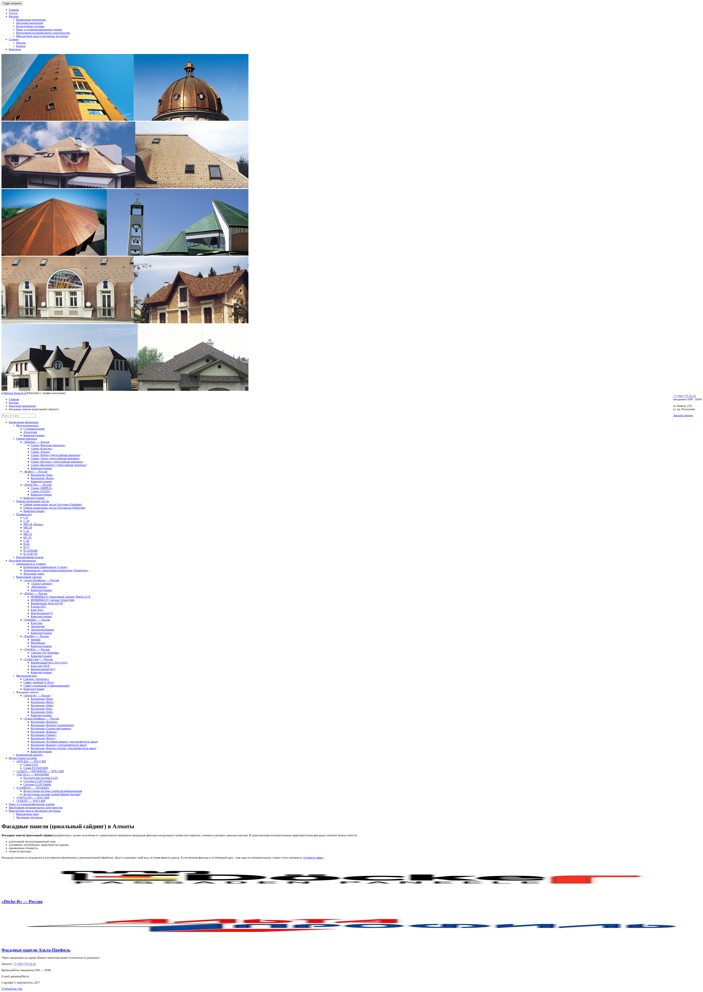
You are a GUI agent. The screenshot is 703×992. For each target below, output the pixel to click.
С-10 (26, 521)
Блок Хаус (37, 609)
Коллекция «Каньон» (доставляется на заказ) (59, 744)
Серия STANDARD (35, 768)
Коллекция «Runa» (42, 478)
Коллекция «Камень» (44, 731)
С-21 (26, 530)
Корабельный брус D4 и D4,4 (49, 662)
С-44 (26, 540)
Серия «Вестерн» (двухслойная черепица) (57, 461)
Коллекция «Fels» (42, 708)
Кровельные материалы (31, 19)
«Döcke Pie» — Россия (37, 484)
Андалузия (30, 432)
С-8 (25, 517)
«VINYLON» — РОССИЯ (32, 797)
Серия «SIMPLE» (42, 488)
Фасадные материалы (29, 23)
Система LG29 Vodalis (37, 784)
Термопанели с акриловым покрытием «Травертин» (56, 570)
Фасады (21, 42)
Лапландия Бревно (42, 629)
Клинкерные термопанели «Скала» (45, 567)
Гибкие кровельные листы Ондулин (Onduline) (52, 504)
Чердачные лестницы (29, 817)
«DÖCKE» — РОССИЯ (31, 761)
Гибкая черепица (26, 438)
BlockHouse (38, 642)
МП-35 (27, 534)
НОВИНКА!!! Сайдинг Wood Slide (53, 600)
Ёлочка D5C (38, 606)
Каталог (14, 16)
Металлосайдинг (26, 675)
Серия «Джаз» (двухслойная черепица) (55, 458)
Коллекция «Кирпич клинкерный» (52, 725)
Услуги (13, 13)
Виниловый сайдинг (29, 577)
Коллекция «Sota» (42, 474)
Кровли (21, 46)
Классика (36, 623)
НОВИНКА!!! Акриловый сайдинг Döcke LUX (60, 596)
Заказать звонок (683, 415)
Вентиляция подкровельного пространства (43, 32)
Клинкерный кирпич (29, 754)
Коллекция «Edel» (42, 712)
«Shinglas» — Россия (36, 441)
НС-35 (27, 537)
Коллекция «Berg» (42, 698)
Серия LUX (30, 764)
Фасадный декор (33, 573)
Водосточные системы (30, 26)
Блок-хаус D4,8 (40, 665)
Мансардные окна (27, 814)
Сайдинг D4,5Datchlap (45, 652)
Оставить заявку (313, 857)
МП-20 (27, 527)
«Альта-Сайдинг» (42, 583)
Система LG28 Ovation (37, 781)
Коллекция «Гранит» (44, 735)
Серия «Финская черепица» (48, 445)
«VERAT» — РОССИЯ (30, 800)
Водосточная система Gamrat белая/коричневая (52, 791)
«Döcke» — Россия (35, 593)
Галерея (13, 39)
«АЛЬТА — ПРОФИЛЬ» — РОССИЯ (40, 771)
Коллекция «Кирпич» (44, 721)
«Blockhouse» (39, 586)
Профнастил (24, 514)
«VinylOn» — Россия (36, 649)
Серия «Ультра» (40, 451)
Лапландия (37, 626)
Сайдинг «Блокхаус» (36, 679)
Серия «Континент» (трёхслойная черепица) (58, 465)
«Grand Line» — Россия (38, 659)
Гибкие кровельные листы (32, 501)
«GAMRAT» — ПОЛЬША (32, 787)
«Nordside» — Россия (36, 619)
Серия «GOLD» (41, 491)
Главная (14, 9)
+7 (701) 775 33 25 (684, 396)
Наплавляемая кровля (29, 557)
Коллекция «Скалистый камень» (51, 728)
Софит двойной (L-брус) (38, 682)
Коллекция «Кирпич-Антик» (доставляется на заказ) (63, 748)
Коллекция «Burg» (42, 702)
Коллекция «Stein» (42, 705)
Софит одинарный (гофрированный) (46, 685)
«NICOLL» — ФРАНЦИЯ (32, 774)
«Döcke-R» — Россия (36, 695)
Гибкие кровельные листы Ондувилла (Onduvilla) (54, 507)
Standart (35, 639)
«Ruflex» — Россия (35, 471)
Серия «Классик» (42, 448)
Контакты (15, 49)
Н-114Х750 (30, 553)
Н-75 (26, 547)
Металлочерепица (27, 425)
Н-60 (26, 544)
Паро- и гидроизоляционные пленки (39, 29)
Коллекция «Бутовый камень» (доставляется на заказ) (64, 741)
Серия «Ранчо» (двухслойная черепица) (55, 455)
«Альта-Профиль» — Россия (41, 580)
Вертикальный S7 (42, 613)
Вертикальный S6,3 (43, 669)
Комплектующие (33, 435)
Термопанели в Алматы (31, 563)
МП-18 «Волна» (33, 524)
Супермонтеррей (34, 428)
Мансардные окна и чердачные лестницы (42, 36)
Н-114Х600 (30, 550)
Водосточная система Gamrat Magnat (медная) (51, 794)
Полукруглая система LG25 (40, 777)
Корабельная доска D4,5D (47, 603)
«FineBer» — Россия (36, 636)
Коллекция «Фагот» (43, 738)
